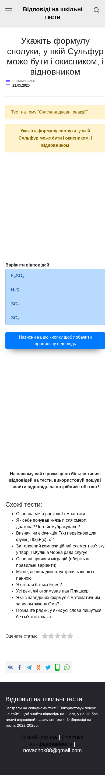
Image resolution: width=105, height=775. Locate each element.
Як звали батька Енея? (39, 584)
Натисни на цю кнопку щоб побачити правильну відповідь (55, 340)
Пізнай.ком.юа (39, 737)
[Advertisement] (52, 209)
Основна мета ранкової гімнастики (50, 513)
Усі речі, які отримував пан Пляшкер (52, 591)
